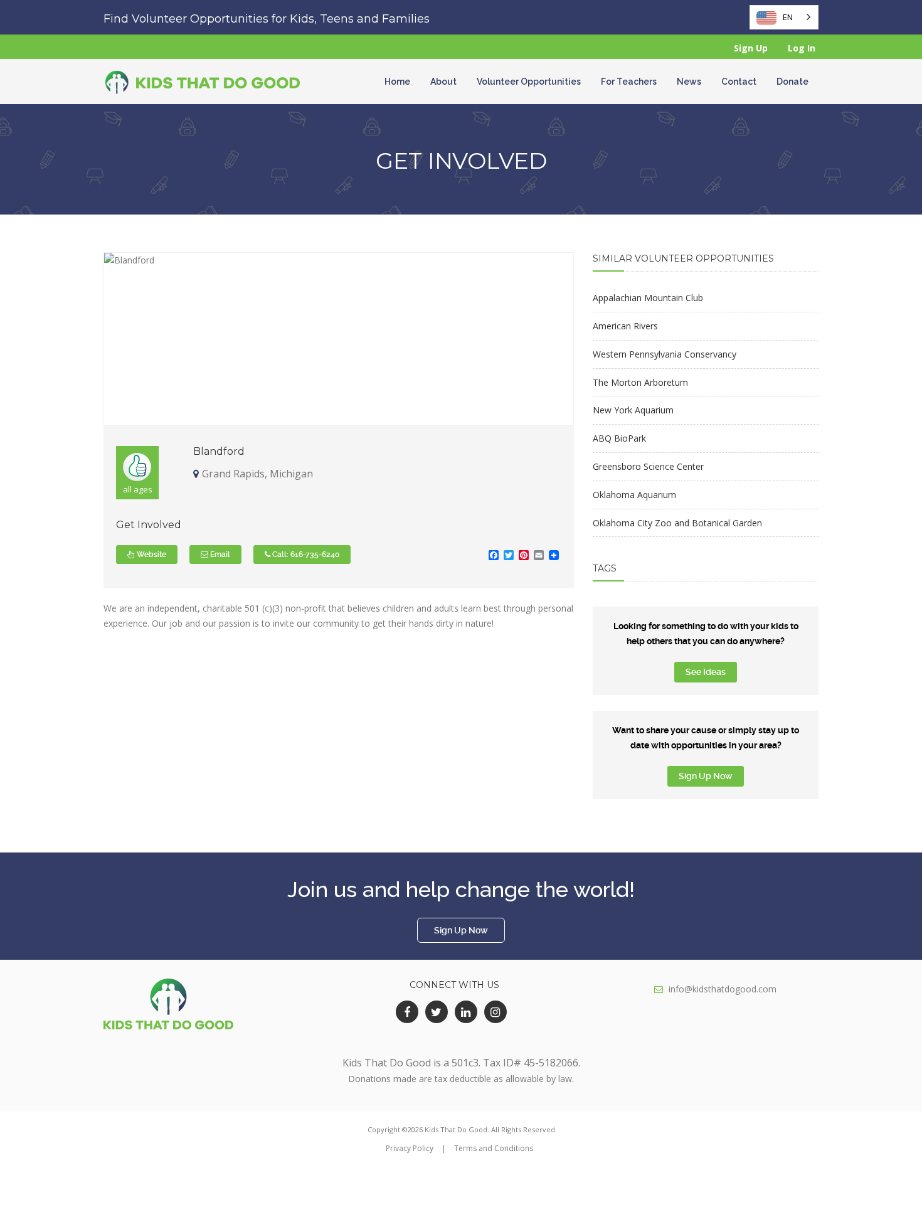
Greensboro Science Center (648, 466)
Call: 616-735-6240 (304, 554)
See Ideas (706, 672)
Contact (738, 82)
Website (150, 554)
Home (397, 82)
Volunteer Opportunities (529, 82)
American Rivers (625, 326)
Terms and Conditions (493, 1148)
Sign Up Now (706, 776)
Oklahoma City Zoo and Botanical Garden (677, 523)
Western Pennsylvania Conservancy (664, 354)
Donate (792, 82)
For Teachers (629, 82)
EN (788, 17)
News (689, 82)
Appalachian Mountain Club (648, 298)
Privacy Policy (409, 1148)
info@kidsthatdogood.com (722, 989)
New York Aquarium (633, 410)
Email (219, 554)
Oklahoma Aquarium (634, 495)
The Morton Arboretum (640, 382)
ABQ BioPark (619, 438)
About (443, 82)
